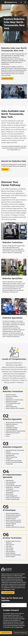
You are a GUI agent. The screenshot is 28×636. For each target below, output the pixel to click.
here (19, 149)
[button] (21, 2)
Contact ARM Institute (7, 592)
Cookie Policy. (19, 627)
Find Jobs (5, 169)
